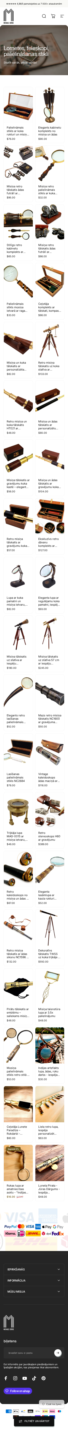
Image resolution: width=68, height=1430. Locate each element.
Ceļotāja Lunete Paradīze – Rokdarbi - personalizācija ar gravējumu (18, 1133)
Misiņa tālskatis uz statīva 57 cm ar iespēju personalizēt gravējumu (48, 663)
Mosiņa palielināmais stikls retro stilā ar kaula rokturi (18, 1073)
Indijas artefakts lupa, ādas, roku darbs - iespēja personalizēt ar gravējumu (48, 1074)
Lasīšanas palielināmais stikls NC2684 (16, 777)
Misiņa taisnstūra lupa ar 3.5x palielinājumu (49, 1012)
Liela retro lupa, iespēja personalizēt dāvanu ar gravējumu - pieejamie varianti (49, 1135)
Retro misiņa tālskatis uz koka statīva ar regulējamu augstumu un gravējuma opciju (49, 371)
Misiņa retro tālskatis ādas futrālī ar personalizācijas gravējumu (17, 193)
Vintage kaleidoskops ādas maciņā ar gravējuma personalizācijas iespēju (48, 782)
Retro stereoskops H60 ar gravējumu (49, 836)
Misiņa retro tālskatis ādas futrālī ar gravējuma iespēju (46, 252)
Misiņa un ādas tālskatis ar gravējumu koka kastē (48, 485)
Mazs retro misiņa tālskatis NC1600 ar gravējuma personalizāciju (49, 720)
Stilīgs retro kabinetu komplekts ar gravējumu (15, 250)
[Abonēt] (57, 1352)
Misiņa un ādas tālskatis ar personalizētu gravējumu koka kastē (48, 428)
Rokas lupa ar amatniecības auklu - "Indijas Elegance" (16, 1191)
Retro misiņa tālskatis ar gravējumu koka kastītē (17, 544)
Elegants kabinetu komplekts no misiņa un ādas (49, 131)
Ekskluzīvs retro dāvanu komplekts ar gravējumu (48, 544)
